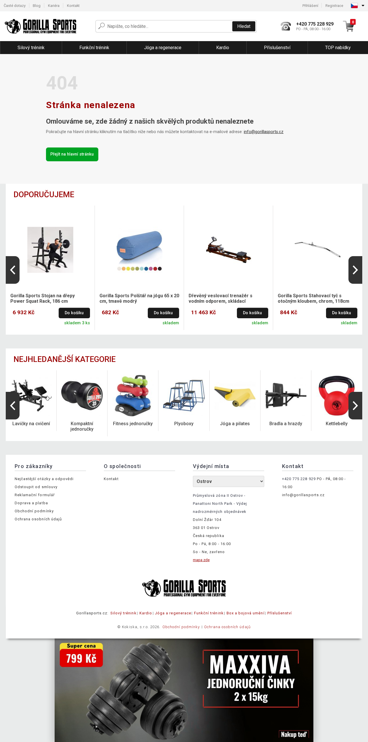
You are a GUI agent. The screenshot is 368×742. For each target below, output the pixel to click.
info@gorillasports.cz (263, 131)
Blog (37, 5)
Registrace (334, 5)
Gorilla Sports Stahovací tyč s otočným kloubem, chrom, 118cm (313, 298)
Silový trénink (123, 613)
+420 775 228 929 (299, 479)
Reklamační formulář (35, 495)
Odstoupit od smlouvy (36, 487)
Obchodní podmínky (34, 511)
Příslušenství (279, 613)
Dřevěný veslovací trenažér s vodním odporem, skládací (220, 298)
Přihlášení (310, 5)
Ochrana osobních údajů (38, 519)
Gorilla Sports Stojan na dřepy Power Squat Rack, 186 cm (42, 298)
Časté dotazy (15, 5)
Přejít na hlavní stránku (72, 154)
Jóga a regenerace (173, 613)
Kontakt (73, 5)
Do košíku (74, 312)
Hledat (243, 26)
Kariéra (54, 5)
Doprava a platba (31, 503)
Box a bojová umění (245, 613)
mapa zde (201, 560)
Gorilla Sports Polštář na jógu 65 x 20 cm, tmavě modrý (139, 298)
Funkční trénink (209, 613)
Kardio (145, 613)
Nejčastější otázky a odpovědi (44, 479)
